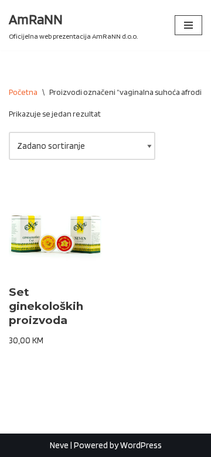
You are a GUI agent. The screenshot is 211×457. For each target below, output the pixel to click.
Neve (59, 445)
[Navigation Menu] (188, 25)
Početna (23, 92)
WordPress (141, 445)
